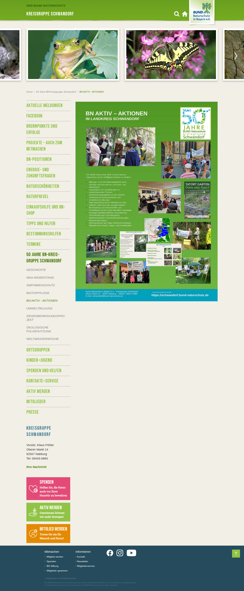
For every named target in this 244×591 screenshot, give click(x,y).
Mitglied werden (54, 556)
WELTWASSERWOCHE (42, 339)
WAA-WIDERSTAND (40, 277)
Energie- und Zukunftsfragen (40, 173)
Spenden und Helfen (44, 371)
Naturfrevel (37, 197)
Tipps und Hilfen (40, 224)
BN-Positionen (39, 159)
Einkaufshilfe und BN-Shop (45, 210)
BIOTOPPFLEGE (37, 293)
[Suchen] (177, 14)
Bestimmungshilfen (43, 234)
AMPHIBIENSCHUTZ (40, 285)
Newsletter (82, 561)
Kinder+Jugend (39, 360)
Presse (32, 412)
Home (29, 91)
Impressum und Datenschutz (60, 578)
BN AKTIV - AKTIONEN (42, 300)
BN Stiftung (52, 566)
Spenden (51, 561)
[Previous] (8, 56)
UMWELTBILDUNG (39, 308)
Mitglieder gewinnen (57, 570)
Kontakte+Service (42, 381)
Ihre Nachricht (36, 467)
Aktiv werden (38, 391)
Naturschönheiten (42, 186)
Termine (33, 244)
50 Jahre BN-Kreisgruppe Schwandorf (56, 91)
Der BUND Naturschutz (45, 5)
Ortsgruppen (38, 350)
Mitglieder (36, 402)
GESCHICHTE (36, 269)
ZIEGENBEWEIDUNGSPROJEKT (45, 318)
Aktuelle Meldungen (44, 105)
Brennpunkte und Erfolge (41, 129)
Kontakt (81, 556)
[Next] (236, 56)
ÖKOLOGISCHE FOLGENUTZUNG (38, 329)
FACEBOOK (34, 116)
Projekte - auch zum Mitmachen (44, 146)
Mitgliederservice (86, 566)
